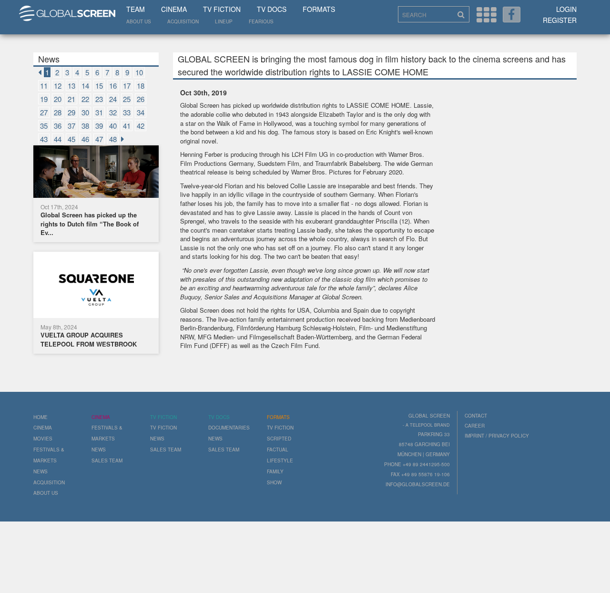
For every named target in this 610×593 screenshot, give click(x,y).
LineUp (224, 21)
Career (475, 425)
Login (566, 9)
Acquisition (183, 21)
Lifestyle (280, 460)
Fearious (261, 21)
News (40, 471)
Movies (42, 438)
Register (560, 20)
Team (135, 9)
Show (274, 482)
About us (138, 21)
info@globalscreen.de (418, 484)
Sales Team (107, 460)
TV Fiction (222, 9)
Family (275, 471)
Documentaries (229, 427)
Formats (319, 9)
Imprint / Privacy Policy (497, 435)
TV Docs (271, 9)
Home (40, 417)
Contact (476, 415)
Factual (277, 449)
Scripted (279, 438)
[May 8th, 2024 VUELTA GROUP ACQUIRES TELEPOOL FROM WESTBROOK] (96, 286)
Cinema (174, 9)
